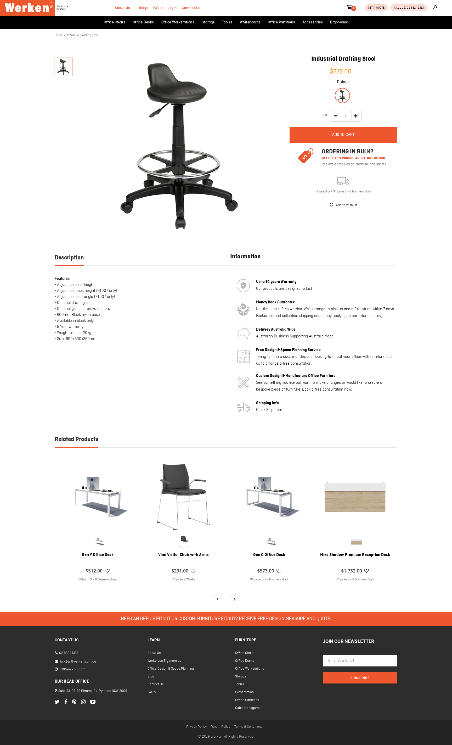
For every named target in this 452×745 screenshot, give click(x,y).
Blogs (143, 8)
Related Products (76, 439)
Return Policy (220, 727)
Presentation (244, 692)
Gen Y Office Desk (98, 555)
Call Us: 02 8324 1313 (409, 8)
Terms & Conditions (248, 727)
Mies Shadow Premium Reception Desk (355, 555)
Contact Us (191, 8)
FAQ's (158, 8)
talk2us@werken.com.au (77, 661)
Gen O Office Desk (269, 555)
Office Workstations (249, 668)
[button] (343, 205)
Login (172, 8)
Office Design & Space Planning (171, 668)
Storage (240, 676)
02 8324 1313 (68, 653)
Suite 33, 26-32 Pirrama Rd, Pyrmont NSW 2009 (92, 691)
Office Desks (244, 661)
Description (69, 258)
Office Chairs (244, 653)
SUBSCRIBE (360, 678)
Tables (239, 684)
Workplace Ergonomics (164, 661)
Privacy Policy (196, 727)
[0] (349, 8)
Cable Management (249, 708)
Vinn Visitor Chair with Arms (183, 555)
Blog (151, 676)
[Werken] (34, 15)
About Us (122, 8)
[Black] (342, 95)
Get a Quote (376, 8)
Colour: (343, 82)
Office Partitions (247, 700)
